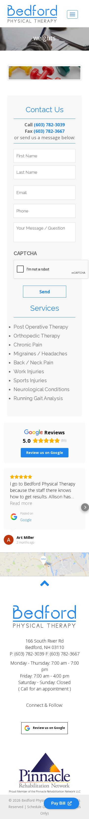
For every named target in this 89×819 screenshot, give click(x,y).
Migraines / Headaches (40, 354)
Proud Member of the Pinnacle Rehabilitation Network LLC (44, 791)
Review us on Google (49, 728)
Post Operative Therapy (41, 327)
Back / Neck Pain (33, 363)
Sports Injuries (30, 380)
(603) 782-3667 (49, 131)
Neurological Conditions (41, 389)
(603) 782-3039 (49, 125)
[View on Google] (9, 540)
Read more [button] (21, 503)
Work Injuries (29, 372)
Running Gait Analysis (38, 398)
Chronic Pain (28, 345)
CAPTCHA (25, 253)
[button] (4, 507)
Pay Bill (58, 803)
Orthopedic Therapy (37, 336)
